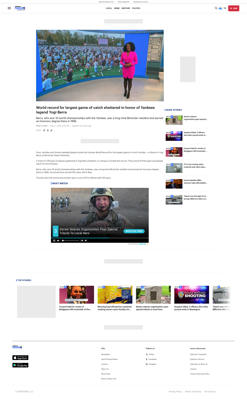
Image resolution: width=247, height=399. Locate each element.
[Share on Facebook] (44, 130)
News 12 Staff (41, 126)
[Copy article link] (51, 130)
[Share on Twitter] (48, 130)
